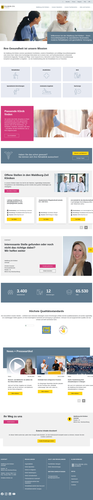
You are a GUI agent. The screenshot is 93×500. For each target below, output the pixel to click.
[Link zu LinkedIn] (10, 494)
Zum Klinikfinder (12, 135)
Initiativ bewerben (47, 271)
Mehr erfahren (15, 393)
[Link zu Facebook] (2, 494)
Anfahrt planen (11, 421)
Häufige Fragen (80, 158)
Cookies (73, 485)
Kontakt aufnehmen (48, 266)
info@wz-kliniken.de (6, 478)
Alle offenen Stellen (12, 191)
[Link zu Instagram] (6, 494)
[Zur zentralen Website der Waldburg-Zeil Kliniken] (81, 465)
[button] (62, 1)
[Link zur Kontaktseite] (90, 250)
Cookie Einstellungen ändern (46, 441)
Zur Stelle (14, 219)
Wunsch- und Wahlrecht (80, 153)
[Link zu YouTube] (14, 494)
